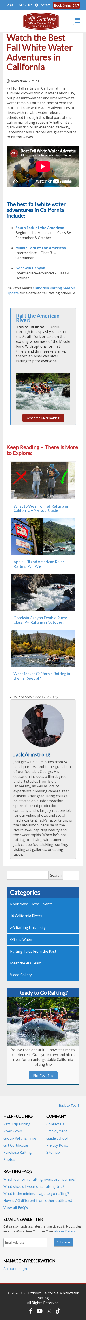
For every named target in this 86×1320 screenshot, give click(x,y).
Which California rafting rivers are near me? (39, 1179)
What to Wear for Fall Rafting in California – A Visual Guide (40, 508)
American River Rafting (43, 418)
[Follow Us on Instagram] (49, 1311)
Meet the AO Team (25, 963)
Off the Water (21, 939)
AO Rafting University (28, 927)
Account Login (15, 1268)
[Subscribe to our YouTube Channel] (40, 1311)
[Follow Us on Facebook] (30, 1311)
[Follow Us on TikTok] (58, 1311)
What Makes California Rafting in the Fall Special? (41, 675)
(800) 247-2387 (21, 5)
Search (56, 875)
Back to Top (68, 1105)
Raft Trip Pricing (16, 1124)
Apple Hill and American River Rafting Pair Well (38, 564)
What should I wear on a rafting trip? (33, 1186)
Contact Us (55, 1124)
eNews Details (64, 1231)
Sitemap (53, 1152)
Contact (44, 5)
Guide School (57, 1138)
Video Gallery (21, 974)
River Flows (12, 1131)
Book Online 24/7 (66, 5)
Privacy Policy (57, 1145)
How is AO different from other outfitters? (38, 1200)
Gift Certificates (16, 1145)
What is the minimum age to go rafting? (36, 1193)
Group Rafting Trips (20, 1138)
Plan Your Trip (43, 1075)
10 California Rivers (26, 915)
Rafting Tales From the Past (33, 951)
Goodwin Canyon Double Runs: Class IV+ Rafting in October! (40, 620)
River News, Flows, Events (31, 904)
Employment (56, 1131)
